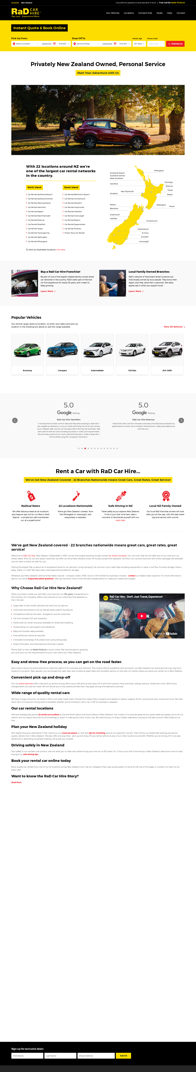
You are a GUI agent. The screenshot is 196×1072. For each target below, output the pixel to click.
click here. (60, 249)
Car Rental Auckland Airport (39, 194)
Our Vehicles (112, 13)
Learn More (48, 291)
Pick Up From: (19, 38)
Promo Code (152, 39)
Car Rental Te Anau (72, 228)
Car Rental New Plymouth (38, 215)
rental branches (26, 683)
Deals (160, 13)
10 (107, 447)
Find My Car (177, 44)
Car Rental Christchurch (74, 198)
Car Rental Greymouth (73, 207)
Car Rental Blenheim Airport (76, 194)
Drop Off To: (79, 38)
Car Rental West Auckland (38, 202)
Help (169, 13)
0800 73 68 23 (172, 2)
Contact (181, 13)
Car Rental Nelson (71, 220)
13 (117, 447)
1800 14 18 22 (150, 3)
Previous (15, 420)
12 (114, 447)
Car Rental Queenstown (74, 224)
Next (181, 420)
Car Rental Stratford (35, 224)
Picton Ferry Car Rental (74, 232)
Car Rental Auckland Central (39, 198)
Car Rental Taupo (34, 228)
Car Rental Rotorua (35, 220)
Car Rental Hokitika (72, 211)
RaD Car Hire (29, 555)
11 (110, 447)
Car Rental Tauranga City (37, 232)
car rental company (117, 555)
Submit (123, 1056)
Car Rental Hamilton (36, 207)
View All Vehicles (174, 327)
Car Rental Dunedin (72, 202)
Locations (129, 13)
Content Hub (145, 13)
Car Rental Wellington (36, 237)
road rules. (120, 520)
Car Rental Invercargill (73, 215)
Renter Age (137, 39)
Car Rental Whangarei (36, 241)
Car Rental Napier (34, 211)
